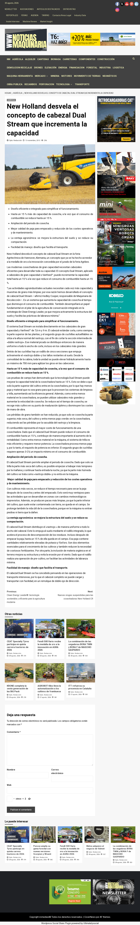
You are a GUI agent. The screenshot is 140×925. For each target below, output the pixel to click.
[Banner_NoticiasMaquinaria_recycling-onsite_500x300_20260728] (116, 163)
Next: (75, 595)
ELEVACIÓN (50, 67)
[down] (47, 76)
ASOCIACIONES (27, 9)
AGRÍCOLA (17, 59)
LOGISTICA (118, 67)
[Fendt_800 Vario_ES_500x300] (116, 255)
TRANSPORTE (82, 84)
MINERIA (55, 76)
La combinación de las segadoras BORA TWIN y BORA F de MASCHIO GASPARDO (80, 645)
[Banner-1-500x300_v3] (116, 278)
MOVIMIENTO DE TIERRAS (87, 76)
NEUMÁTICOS (110, 76)
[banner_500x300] (116, 324)
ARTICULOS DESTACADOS (48, 9)
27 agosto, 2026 (45, 697)
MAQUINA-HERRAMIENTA (20, 76)
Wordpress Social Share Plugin (56, 923)
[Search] (133, 58)
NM (8, 59)
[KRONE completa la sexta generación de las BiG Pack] (19, 672)
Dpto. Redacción (15, 140)
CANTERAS (43, 59)
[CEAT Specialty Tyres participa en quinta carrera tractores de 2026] (19, 628)
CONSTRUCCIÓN (105, 59)
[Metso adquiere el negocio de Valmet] (96, 834)
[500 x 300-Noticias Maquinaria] (70, 891)
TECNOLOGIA (63, 84)
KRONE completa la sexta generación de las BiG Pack (17, 689)
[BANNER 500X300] (113, 891)
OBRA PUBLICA (14, 84)
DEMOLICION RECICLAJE (19, 67)
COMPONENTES (87, 59)
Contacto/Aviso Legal (61, 15)
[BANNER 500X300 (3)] (116, 232)
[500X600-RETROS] (116, 119)
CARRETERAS (70, 59)
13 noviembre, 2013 (32, 140)
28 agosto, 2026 (14, 656)
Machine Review (30, 21)
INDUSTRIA (105, 67)
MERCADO (40, 76)
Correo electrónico (57, 771)
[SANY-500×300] (116, 186)
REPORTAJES (12, 15)
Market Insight (46, 21)
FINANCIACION (76, 67)
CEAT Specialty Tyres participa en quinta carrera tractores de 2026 (18, 645)
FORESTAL (91, 67)
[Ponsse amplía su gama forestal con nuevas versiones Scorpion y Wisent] (43, 834)
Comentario (14, 732)
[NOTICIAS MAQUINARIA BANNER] (116, 209)
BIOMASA (56, 59)
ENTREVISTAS (69, 9)
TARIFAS (45, 15)
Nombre (11, 769)
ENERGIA (62, 67)
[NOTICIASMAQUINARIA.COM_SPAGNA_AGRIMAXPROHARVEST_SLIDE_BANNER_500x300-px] (116, 392)
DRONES (38, 67)
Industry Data (80, 15)
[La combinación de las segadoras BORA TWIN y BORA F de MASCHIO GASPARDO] (80, 628)
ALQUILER (30, 59)
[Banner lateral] (116, 347)
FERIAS (24, 15)
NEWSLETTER (11, 9)
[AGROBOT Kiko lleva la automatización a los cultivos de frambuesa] (50, 672)
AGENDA (34, 15)
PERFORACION (46, 84)
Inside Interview (13, 21)
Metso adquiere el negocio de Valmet (95, 847)
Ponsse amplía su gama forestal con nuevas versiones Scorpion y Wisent (42, 850)
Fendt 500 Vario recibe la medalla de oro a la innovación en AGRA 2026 (49, 645)
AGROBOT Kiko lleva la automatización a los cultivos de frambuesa (49, 689)
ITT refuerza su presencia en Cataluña (79, 687)
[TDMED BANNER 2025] (116, 369)
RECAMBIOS (30, 84)
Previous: (26, 596)
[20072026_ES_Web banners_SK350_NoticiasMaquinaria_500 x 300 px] (116, 301)
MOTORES (66, 76)
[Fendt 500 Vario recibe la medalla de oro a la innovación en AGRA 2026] (50, 628)
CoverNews (90, 917)
